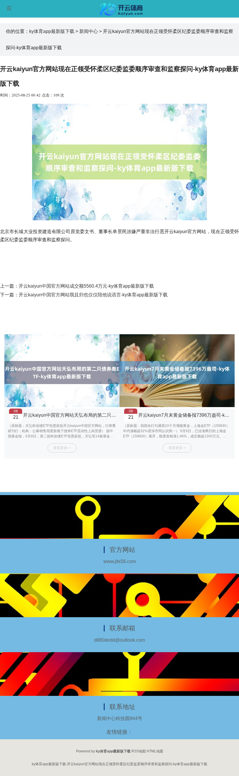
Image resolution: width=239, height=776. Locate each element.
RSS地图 (138, 751)
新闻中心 (88, 31)
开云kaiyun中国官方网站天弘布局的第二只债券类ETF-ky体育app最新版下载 (102, 415)
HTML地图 (155, 751)
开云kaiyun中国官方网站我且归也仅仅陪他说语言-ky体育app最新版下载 (93, 294)
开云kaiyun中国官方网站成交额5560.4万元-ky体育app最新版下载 (86, 286)
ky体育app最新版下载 (51, 31)
